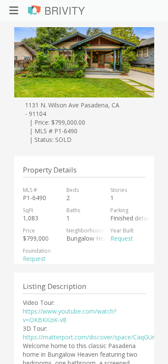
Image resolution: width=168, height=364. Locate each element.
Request (121, 238)
